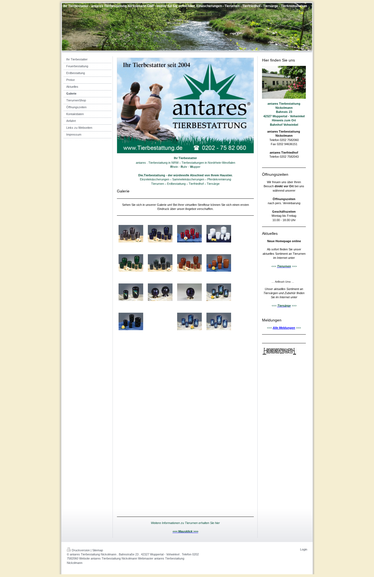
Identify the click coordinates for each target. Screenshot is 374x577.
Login (303, 549)
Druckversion (81, 550)
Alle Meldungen (284, 327)
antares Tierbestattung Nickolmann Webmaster (122, 558)
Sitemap (97, 550)
